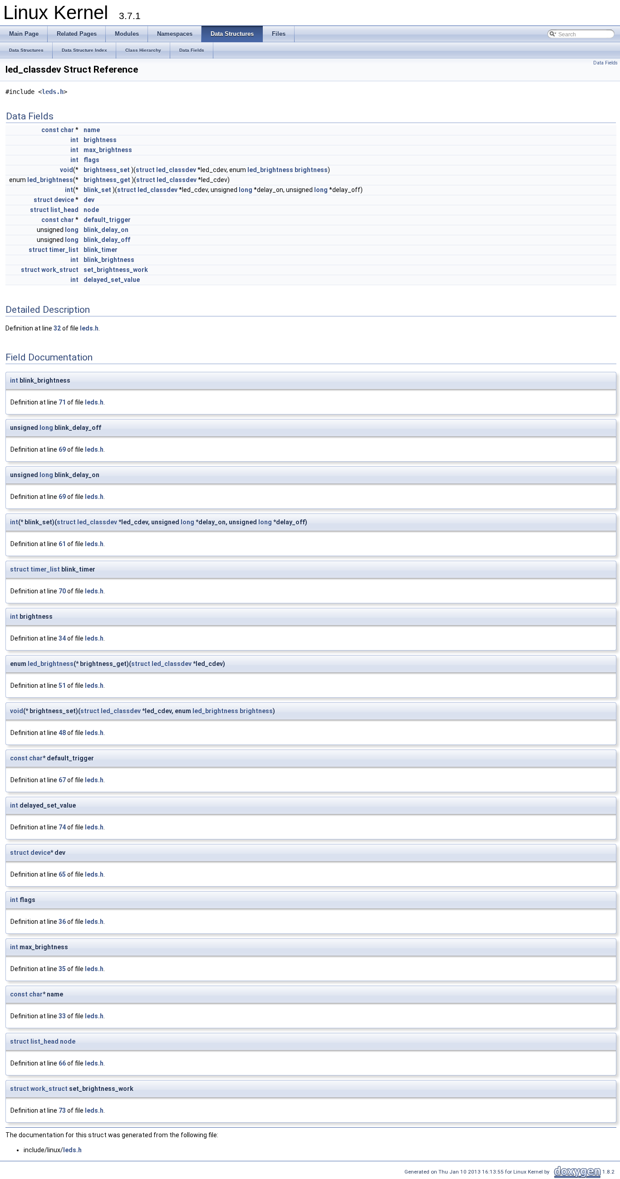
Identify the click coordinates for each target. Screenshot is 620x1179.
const (50, 129)
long (245, 189)
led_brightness (270, 169)
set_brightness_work (116, 269)
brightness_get (107, 179)
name (92, 129)
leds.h (53, 91)
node (91, 209)
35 (62, 968)
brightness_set (107, 169)
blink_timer (101, 249)
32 (57, 328)
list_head (64, 209)
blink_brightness (109, 259)
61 (62, 544)
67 (62, 780)
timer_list (64, 249)
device (64, 199)
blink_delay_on (106, 229)
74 (62, 827)
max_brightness (108, 149)
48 (62, 732)
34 (62, 638)
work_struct (60, 269)
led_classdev (176, 169)
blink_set (97, 189)
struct (145, 169)
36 (62, 921)
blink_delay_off (107, 239)
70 (62, 591)
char (67, 129)
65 (62, 874)
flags (91, 159)
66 (62, 1063)
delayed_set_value (112, 279)
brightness (100, 139)
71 (62, 402)
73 (62, 1110)
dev (89, 199)
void (66, 169)
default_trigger (107, 219)
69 (62, 449)
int (74, 139)
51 (62, 685)
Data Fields (605, 63)
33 (62, 1016)
